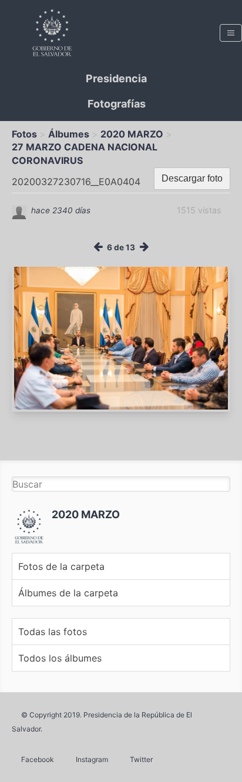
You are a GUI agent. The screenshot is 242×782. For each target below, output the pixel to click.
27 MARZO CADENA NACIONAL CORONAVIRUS (84, 153)
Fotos (24, 134)
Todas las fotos (52, 631)
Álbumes (68, 134)
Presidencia (116, 78)
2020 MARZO (131, 134)
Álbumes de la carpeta (68, 593)
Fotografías (117, 104)
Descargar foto (192, 178)
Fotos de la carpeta (61, 566)
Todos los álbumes (60, 658)
